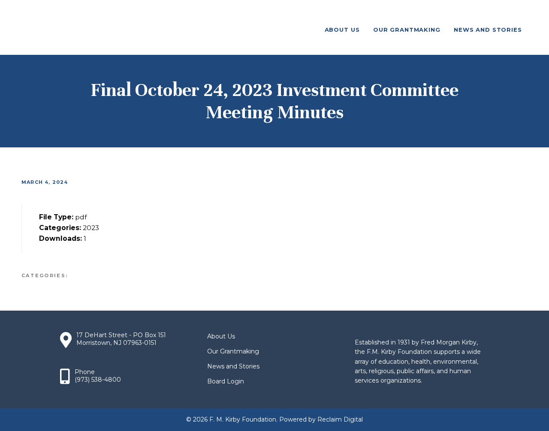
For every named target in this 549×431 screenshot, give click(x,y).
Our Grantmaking (233, 351)
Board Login (225, 381)
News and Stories (233, 366)
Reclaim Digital (340, 419)
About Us (221, 336)
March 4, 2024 (44, 182)
